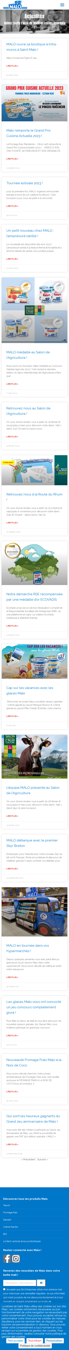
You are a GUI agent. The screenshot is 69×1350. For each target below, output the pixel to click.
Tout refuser (34, 1340)
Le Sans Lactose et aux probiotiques (22, 1241)
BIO (5, 1234)
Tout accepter (15, 1340)
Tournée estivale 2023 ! (24, 183)
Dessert (7, 1219)
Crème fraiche (10, 1227)
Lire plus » (12, 66)
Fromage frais (10, 1212)
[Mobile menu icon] (62, 5)
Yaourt (6, 1205)
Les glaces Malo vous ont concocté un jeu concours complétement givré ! (33, 1007)
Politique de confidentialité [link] (35, 1345)
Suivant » (42, 1159)
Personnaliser (54, 1340)
